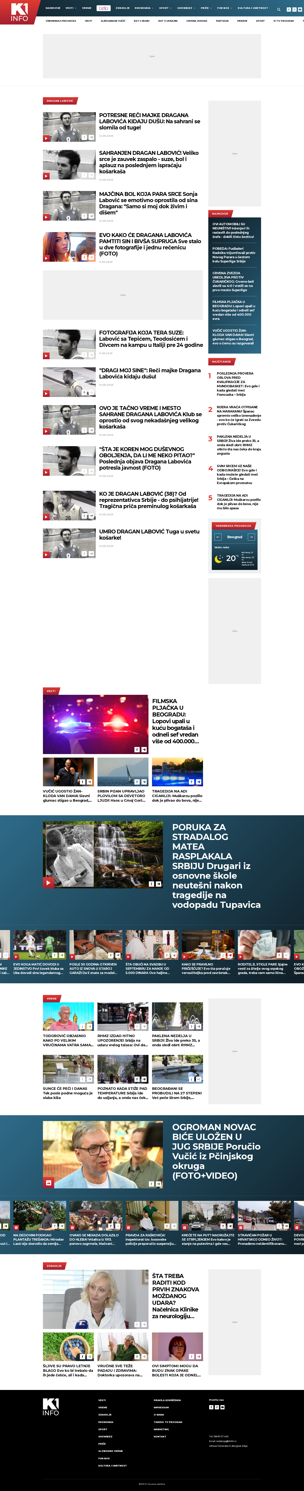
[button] (217, 536)
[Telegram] (91, 137)
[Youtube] (300, 9)
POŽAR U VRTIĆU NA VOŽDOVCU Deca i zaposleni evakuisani (264, 966)
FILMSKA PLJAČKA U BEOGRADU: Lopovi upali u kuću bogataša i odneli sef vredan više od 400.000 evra (234, 310)
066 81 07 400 (221, 1436)
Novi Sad (235, 537)
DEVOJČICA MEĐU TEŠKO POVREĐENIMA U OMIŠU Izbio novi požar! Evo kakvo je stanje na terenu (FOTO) (150, 1239)
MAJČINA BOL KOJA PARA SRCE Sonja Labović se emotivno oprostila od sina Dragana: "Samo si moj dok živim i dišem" (148, 203)
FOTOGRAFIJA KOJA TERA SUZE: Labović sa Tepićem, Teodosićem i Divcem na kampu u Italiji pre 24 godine (151, 339)
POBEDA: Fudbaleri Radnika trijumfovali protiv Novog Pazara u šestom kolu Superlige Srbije (234, 255)
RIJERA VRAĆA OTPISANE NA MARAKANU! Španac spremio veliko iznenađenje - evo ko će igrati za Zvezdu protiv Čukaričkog (239, 415)
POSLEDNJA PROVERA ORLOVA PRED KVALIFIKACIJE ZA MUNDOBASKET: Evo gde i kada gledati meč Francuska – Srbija (238, 384)
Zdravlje (123, 8)
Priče (205, 8)
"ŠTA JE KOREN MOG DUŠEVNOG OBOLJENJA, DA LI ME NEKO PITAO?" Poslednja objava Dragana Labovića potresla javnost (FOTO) (147, 458)
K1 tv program (284, 20)
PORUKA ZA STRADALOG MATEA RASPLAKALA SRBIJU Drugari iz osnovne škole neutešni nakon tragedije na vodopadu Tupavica (216, 866)
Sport (164, 8)
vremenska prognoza (61, 20)
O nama (159, 1414)
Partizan (222, 20)
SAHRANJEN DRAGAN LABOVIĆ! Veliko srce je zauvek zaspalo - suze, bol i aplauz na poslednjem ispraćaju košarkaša (149, 162)
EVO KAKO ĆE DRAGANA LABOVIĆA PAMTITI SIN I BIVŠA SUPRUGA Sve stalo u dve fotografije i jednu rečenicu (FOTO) (150, 244)
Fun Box (223, 8)
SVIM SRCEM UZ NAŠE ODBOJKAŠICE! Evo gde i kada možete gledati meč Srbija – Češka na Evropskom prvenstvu (237, 474)
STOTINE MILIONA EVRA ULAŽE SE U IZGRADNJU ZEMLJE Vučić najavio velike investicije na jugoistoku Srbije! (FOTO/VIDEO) (264, 1239)
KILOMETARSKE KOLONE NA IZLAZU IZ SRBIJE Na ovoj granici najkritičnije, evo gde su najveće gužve (208, 1239)
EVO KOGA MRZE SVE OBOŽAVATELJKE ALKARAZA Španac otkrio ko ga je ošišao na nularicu (151, 968)
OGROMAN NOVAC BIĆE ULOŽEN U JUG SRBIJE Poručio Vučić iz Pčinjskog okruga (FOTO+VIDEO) (216, 1151)
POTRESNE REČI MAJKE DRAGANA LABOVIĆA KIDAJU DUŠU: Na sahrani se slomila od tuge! (149, 121)
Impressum (161, 1407)
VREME (86, 8)
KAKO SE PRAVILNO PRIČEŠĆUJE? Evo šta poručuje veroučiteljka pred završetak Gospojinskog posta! (37, 968)
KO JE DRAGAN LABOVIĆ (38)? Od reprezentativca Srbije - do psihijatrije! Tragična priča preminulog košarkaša (148, 500)
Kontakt (160, 1436)
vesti (88, 20)
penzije (242, 20)
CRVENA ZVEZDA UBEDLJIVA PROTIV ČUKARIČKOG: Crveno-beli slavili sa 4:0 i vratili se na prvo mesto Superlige (233, 281)
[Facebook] (289, 9)
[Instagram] (294, 9)
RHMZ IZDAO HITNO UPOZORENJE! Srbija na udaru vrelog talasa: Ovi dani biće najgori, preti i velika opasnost (122, 1040)
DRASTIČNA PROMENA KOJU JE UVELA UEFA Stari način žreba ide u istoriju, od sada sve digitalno (207, 968)
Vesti (70, 8)
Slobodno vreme (110, 1451)
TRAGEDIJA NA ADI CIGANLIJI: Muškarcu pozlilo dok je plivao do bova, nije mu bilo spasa (239, 502)
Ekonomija (143, 8)
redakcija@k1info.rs (226, 1441)
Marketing (161, 1429)
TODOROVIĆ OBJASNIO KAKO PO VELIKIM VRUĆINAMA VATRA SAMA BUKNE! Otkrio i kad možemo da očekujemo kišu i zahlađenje (68, 1040)
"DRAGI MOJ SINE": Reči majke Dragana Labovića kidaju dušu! (150, 373)
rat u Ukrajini (168, 20)
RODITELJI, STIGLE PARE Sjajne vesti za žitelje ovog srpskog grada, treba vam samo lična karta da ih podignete (94, 968)
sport (260, 20)
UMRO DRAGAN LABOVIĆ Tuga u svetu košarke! (149, 535)
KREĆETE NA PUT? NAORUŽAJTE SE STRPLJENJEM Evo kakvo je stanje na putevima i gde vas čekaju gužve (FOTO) (39, 1239)
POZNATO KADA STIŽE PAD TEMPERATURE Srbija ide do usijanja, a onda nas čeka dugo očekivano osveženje (122, 1093)
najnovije (53, 8)
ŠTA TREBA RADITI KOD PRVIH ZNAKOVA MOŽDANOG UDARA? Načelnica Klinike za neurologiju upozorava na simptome (175, 1296)
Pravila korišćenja (167, 1400)
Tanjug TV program (168, 1422)
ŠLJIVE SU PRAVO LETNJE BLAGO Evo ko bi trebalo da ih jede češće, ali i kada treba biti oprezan (68, 1370)
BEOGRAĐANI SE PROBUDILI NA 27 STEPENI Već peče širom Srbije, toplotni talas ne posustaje (177, 1093)
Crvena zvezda (196, 20)
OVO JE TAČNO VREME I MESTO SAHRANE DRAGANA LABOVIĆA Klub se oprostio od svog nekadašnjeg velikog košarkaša (150, 417)
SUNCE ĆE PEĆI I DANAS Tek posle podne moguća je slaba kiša (68, 1093)
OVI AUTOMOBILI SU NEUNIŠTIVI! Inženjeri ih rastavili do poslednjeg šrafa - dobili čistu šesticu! (233, 230)
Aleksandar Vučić (113, 20)
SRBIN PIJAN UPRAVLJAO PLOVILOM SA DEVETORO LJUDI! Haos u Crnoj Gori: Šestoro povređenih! (121, 796)
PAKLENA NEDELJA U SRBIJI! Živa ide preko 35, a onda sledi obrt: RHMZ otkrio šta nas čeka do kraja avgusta (239, 445)
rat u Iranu (142, 20)
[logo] (69, 1436)
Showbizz (184, 8)
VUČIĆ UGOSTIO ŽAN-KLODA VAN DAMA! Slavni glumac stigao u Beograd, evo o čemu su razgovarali (233, 337)
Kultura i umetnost (253, 8)
